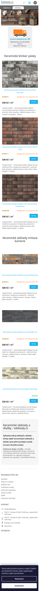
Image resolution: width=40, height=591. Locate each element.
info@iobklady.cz (10, 509)
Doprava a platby (7, 482)
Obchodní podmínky (8, 490)
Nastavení (19, 579)
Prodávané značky (7, 487)
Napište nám (5, 484)
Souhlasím (19, 586)
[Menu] (35, 3)
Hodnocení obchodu (8, 498)
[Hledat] (24, 3)
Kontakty (4, 479)
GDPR (3, 495)
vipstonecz (8, 526)
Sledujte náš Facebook (12, 523)
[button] (4, 17)
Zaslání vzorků (6, 493)
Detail (33, 102)
